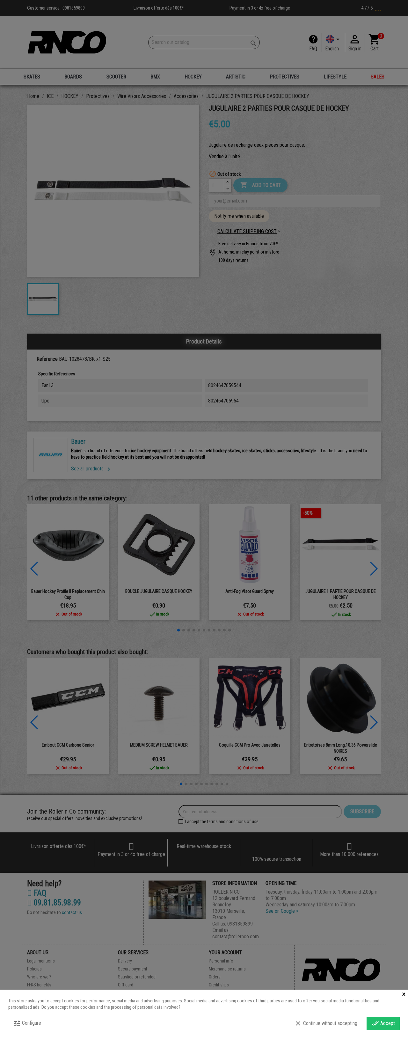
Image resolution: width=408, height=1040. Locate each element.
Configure (27, 1023)
